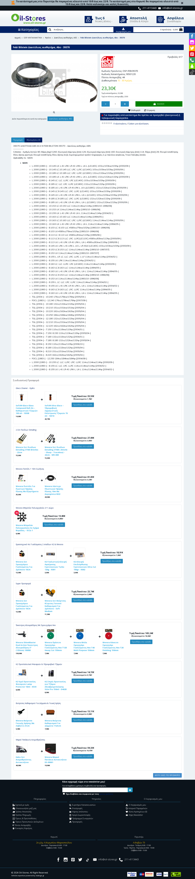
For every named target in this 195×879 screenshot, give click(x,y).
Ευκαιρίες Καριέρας (23, 828)
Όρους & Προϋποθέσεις (26, 818)
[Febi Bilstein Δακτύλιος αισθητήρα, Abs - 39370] (54, 82)
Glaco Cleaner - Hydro (25, 388)
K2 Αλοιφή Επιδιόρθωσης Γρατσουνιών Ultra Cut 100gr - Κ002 (85, 565)
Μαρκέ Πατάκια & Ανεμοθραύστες (30, 739)
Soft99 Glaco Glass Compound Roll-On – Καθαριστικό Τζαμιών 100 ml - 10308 (27, 409)
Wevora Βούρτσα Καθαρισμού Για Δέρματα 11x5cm (53, 723)
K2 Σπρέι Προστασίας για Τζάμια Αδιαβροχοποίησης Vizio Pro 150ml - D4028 (55, 685)
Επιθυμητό (135, 110)
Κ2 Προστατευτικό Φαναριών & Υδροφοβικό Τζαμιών (39, 664)
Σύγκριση (151, 110)
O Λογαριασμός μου (137, 805)
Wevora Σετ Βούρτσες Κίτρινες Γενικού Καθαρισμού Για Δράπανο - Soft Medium (55, 605)
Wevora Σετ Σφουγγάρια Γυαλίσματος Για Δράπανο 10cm (24, 565)
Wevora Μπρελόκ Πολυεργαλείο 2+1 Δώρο (35, 508)
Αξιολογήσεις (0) (33, 140)
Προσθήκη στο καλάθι (82, 404)
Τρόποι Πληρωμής (23, 815)
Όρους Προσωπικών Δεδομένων (29, 822)
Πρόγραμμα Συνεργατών (82, 818)
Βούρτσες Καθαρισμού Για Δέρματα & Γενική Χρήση (38, 703)
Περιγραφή (18, 140)
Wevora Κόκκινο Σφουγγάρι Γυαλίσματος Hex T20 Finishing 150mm (113, 646)
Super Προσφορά (23, 583)
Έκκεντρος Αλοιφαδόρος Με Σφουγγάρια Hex (36, 625)
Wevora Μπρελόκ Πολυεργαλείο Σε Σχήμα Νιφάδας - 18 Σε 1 (27, 528)
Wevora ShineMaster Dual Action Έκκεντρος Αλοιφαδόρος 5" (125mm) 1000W (27, 646)
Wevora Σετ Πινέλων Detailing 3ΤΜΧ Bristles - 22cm (27, 450)
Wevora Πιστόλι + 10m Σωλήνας (30, 469)
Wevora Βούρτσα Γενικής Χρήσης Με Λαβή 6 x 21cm (25, 723)
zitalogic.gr (40, 875)
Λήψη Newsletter (136, 815)
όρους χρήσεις (106, 794)
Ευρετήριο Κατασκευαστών (84, 805)
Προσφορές (77, 822)
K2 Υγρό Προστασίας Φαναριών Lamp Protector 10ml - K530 (26, 684)
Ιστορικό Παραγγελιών (137, 808)
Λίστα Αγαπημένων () (138, 811)
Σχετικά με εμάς (22, 805)
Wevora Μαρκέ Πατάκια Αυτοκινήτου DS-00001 (56, 760)
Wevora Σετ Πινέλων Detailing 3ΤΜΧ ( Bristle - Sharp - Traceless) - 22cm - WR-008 (56, 451)
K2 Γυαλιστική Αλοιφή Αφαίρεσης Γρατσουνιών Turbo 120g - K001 (56, 565)
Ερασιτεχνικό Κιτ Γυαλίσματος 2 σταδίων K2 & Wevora (39, 544)
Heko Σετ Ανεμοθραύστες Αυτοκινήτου (23, 760)
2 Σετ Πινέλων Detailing (26, 430)
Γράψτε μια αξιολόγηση (138, 123)
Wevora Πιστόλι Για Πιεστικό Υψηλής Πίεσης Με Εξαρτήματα (27, 489)
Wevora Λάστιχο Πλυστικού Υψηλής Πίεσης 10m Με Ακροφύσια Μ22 (54, 490)
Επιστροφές (77, 808)
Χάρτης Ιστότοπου (80, 811)
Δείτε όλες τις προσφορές (167, 775)
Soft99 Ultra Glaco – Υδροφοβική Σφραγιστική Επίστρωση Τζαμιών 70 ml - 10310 (56, 410)
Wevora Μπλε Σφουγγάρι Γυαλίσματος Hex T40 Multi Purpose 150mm (84, 646)
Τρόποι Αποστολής (24, 811)
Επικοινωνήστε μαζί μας (26, 808)
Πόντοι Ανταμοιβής (22, 825)
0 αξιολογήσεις (119, 123)
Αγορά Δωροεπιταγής (81, 815)
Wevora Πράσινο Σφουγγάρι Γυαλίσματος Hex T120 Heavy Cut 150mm (56, 646)
